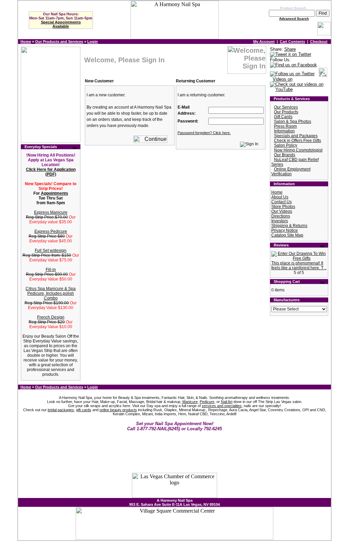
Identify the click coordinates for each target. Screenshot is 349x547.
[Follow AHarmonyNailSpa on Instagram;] (323, 74)
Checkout (319, 41)
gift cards (83, 410)
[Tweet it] (290, 54)
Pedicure (207, 402)
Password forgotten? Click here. (204, 133)
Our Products (286, 112)
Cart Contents (292, 41)
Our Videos (281, 211)
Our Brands (284, 154)
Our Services (286, 107)
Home (25, 41)
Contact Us (281, 201)
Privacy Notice (284, 230)
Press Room (285, 126)
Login (92, 41)
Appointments (54, 193)
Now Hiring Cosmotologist (298, 150)
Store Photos (283, 206)
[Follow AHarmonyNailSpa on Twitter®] (292, 74)
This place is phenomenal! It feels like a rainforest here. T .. (299, 265)
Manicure (190, 402)
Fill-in (51, 269)
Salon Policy (285, 145)
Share (290, 49)
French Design (50, 317)
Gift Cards (283, 116)
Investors (279, 221)
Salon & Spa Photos (292, 121)
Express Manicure (50, 212)
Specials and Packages (296, 135)
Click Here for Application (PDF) (51, 172)
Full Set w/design (50, 250)
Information (284, 131)
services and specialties (222, 406)
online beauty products (118, 410)
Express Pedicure (50, 231)
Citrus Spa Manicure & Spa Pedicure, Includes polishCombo (51, 293)
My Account (264, 41)
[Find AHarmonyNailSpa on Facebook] (293, 65)
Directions (280, 216)
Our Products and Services (59, 41)
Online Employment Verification (290, 171)
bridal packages (61, 410)
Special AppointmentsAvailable (61, 24)
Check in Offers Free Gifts (297, 140)
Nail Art (226, 402)
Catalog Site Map (287, 235)
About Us (279, 197)
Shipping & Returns (289, 225)
